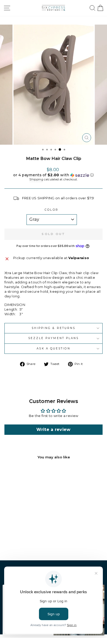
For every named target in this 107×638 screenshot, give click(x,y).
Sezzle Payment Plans (53, 338)
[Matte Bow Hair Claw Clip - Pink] (23, 543)
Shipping (36, 179)
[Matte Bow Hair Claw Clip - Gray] (35, 543)
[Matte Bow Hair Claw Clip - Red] (17, 543)
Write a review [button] (53, 429)
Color (51, 209)
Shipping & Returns (54, 328)
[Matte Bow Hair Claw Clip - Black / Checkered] (11, 543)
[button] (53, 175)
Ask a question (53, 348)
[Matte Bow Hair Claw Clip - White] (29, 543)
